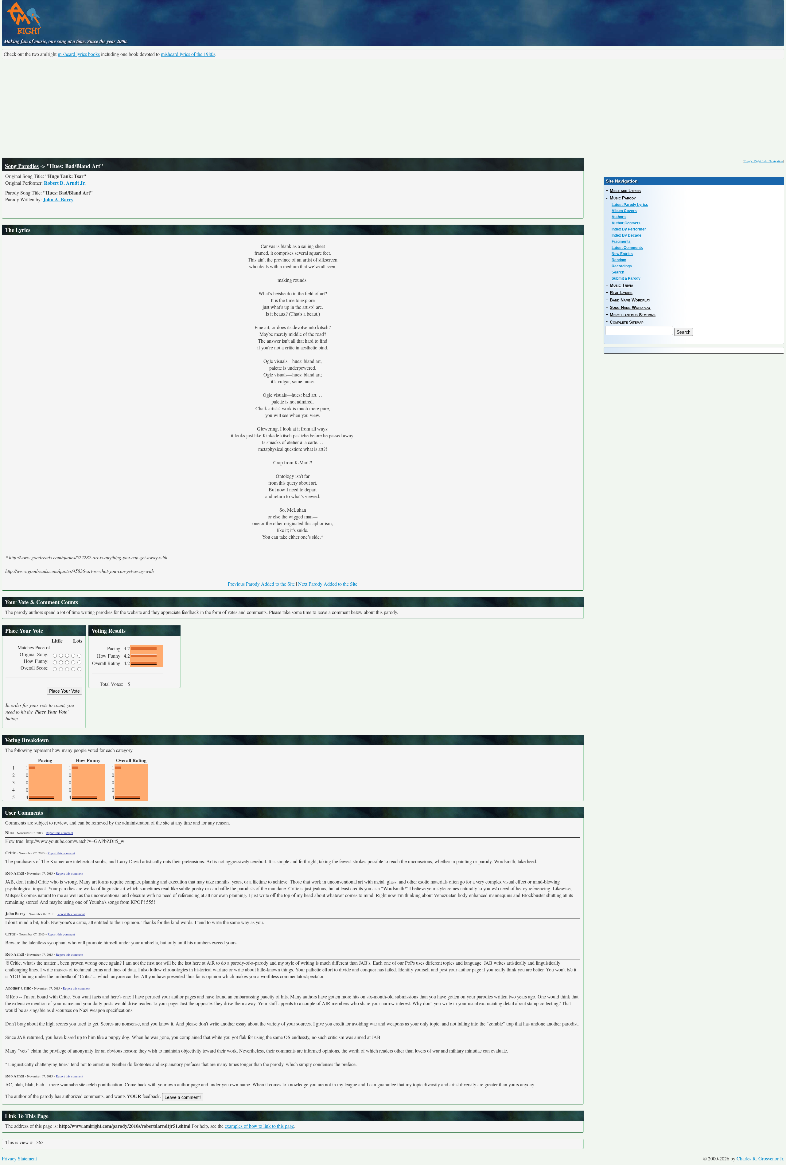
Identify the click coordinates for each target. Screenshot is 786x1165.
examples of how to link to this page (259, 1126)
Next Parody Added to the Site (327, 584)
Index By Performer (629, 229)
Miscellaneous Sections (633, 314)
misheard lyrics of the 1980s (188, 54)
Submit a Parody (626, 278)
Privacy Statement (19, 1158)
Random (619, 260)
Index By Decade (626, 235)
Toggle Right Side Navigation (763, 161)
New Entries (622, 254)
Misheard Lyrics (625, 190)
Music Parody (623, 197)
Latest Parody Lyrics (630, 205)
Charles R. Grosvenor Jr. (760, 1158)
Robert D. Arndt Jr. (65, 182)
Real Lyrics (621, 292)
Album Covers (624, 211)
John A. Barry (58, 199)
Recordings (622, 266)
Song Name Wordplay (630, 307)
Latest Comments (627, 248)
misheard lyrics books (79, 54)
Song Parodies (22, 166)
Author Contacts (626, 223)
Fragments (621, 241)
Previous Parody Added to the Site (261, 584)
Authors (619, 217)
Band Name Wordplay (630, 299)
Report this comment (59, 833)
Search (618, 272)
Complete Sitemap (627, 322)
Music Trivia (621, 285)
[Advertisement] (393, 108)
